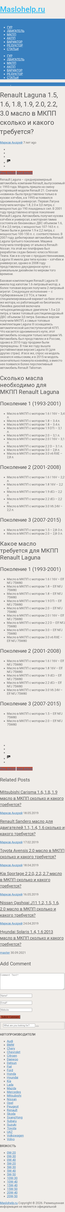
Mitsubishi (14, 1095)
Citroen (12, 1055)
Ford (10, 1070)
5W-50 (11, 1174)
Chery (11, 1048)
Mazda (11, 1088)
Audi (10, 1041)
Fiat (9, 1066)
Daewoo (12, 1059)
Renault (5, 84)
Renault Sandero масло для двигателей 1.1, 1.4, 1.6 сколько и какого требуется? (32, 827)
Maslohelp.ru (22, 9)
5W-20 (11, 1163)
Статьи (13, 49)
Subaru (12, 1121)
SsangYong (15, 1117)
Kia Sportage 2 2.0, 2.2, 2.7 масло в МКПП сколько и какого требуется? (31, 879)
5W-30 (11, 1167)
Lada (10, 1085)
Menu (4, 20)
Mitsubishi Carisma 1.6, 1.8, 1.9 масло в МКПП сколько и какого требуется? (32, 798)
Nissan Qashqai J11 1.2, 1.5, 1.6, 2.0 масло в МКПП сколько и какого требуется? (29, 909)
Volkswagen (15, 1135)
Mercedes (14, 1092)
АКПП (11, 38)
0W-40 (11, 1160)
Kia (9, 1081)
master (5, 952)
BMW (10, 1045)
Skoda (11, 1114)
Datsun (12, 1063)
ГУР (9, 27)
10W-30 (12, 1178)
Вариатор (15, 42)
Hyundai (12, 1077)
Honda (11, 1074)
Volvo (11, 1139)
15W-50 (12, 1189)
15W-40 (12, 1185)
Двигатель (15, 31)
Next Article (24, 173)
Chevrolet (13, 1052)
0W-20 (11, 1152)
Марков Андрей (11, 142)
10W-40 (12, 1181)
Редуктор (15, 45)
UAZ (10, 1132)
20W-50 (12, 1196)
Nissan (12, 1099)
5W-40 (11, 1171)
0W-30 (11, 1156)
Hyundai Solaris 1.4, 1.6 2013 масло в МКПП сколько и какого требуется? (32, 938)
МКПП (11, 34)
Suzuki (11, 1124)
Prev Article (8, 173)
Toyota (11, 1128)
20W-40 (12, 1192)
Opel (10, 1103)
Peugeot (13, 1106)
